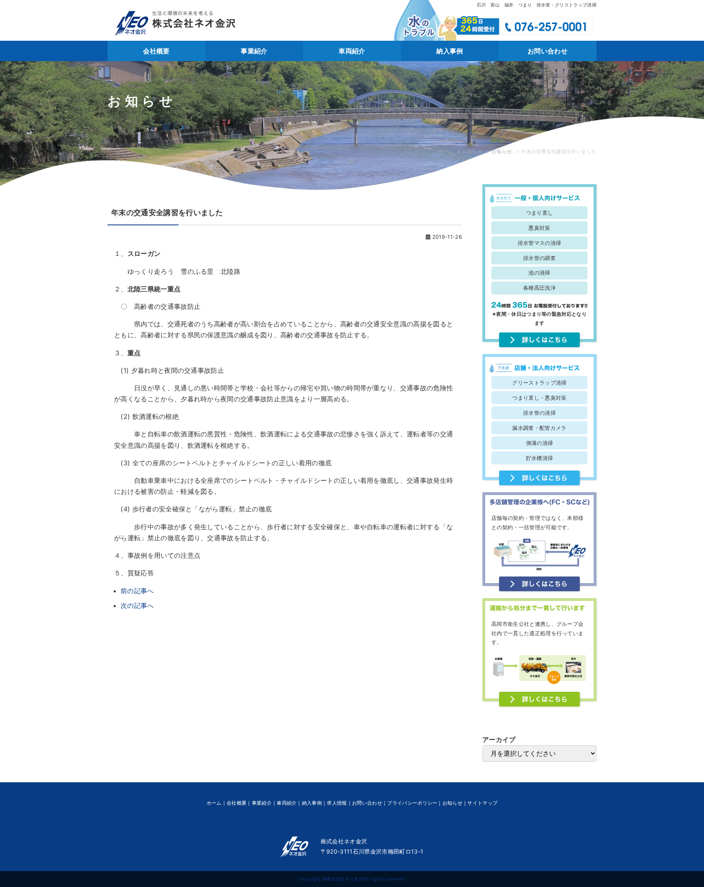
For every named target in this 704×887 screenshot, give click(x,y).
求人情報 (337, 803)
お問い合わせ (548, 51)
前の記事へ (137, 591)
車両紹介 (352, 51)
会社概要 (156, 51)
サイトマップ (482, 803)
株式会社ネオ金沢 (344, 879)
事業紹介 (254, 51)
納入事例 (449, 51)
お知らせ (472, 151)
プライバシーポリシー (412, 803)
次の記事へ (137, 605)
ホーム (445, 151)
